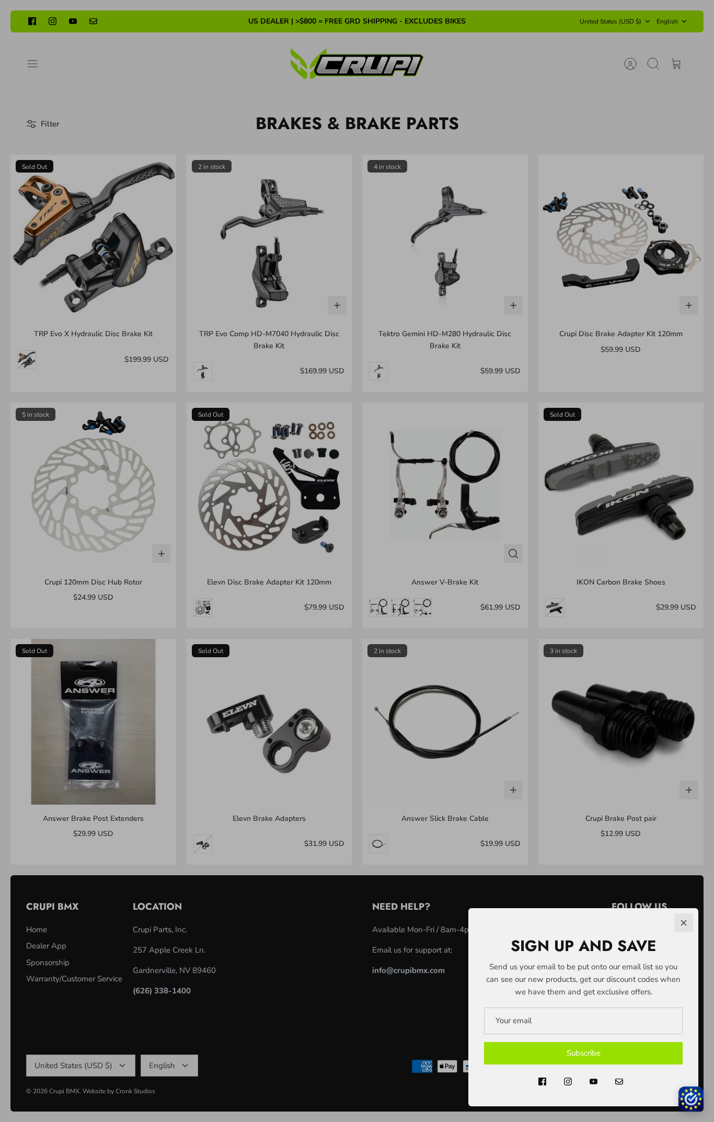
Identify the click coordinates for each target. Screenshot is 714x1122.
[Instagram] (568, 1081)
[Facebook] (542, 1081)
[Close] (683, 922)
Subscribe (584, 1053)
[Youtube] (593, 1081)
